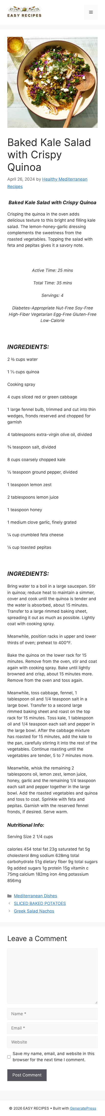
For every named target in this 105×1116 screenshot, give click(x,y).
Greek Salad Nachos (34, 911)
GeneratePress (83, 1108)
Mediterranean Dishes (35, 895)
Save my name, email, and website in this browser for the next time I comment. (53, 1056)
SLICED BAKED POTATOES (40, 903)
